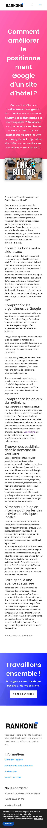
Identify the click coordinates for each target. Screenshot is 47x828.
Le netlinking (29, 431)
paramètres (38, 819)
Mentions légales (14, 759)
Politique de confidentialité (19, 765)
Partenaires (11, 771)
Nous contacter (23, 694)
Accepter (8, 824)
